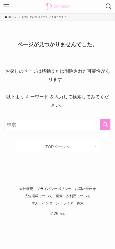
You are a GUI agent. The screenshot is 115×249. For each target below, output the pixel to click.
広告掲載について (38, 196)
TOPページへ (57, 147)
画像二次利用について (73, 196)
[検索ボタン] (108, 6)
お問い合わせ (85, 189)
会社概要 (26, 189)
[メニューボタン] (6, 6)
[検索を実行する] (105, 124)
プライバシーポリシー (54, 189)
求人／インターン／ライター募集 (58, 203)
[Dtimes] (57, 6)
